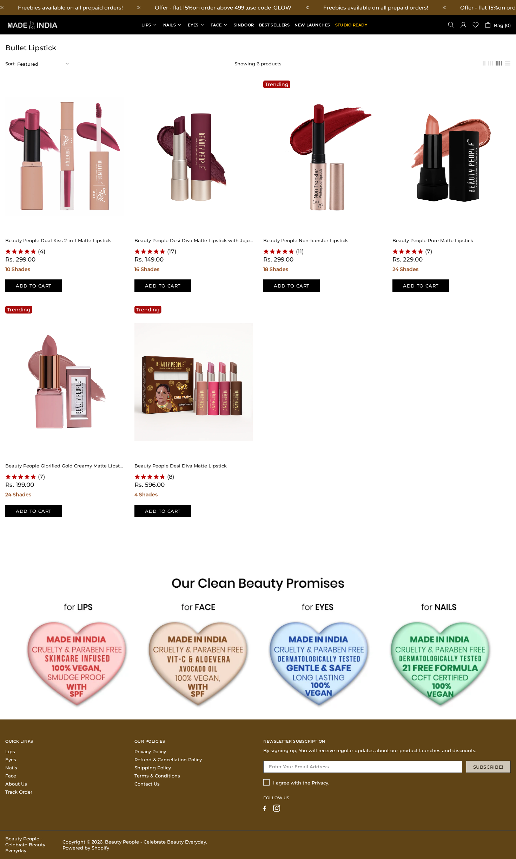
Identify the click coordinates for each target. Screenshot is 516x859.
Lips (10, 751)
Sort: (10, 63)
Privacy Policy (150, 751)
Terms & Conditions (157, 776)
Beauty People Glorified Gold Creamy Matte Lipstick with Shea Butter (64, 466)
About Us (16, 784)
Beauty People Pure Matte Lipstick (432, 240)
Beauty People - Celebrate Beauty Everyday (31, 24)
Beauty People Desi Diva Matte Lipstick (180, 466)
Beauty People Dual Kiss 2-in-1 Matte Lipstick (58, 240)
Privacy (320, 783)
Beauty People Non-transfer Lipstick (305, 240)
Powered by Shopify (85, 848)
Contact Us (147, 784)
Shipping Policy (152, 767)
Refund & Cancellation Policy (168, 759)
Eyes (10, 759)
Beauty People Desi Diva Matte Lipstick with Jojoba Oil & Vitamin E (193, 240)
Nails (11, 767)
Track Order (18, 792)
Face (10, 776)
